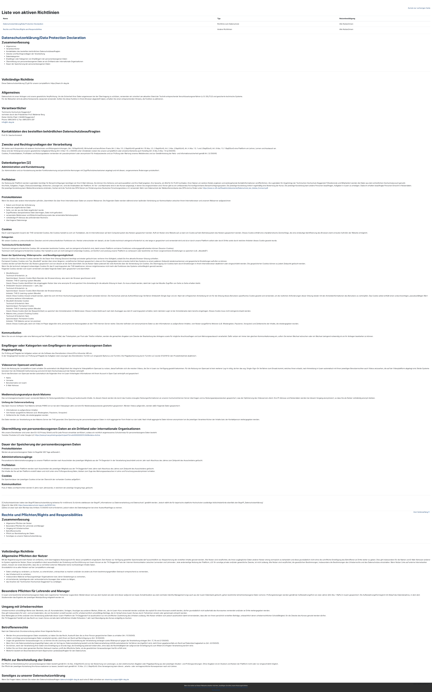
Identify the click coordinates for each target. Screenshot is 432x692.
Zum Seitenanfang (420, 512)
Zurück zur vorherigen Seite (419, 8)
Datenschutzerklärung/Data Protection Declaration (200, 687)
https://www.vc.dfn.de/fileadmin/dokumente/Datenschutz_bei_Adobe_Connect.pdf (235, 188)
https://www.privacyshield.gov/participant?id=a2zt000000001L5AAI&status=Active (67, 435)
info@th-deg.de (8, 122)
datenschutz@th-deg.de (69, 679)
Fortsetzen (216, 690)
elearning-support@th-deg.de (117, 679)
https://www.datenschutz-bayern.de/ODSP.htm (36, 505)
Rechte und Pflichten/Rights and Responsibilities (232, 687)
